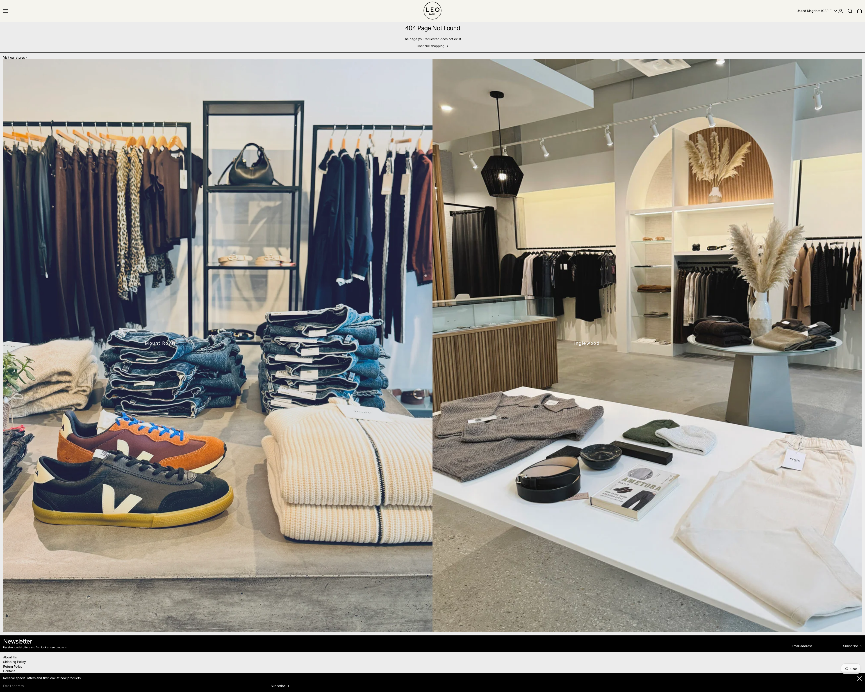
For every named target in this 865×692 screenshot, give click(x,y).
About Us (10, 657)
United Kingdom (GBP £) (815, 11)
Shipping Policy (14, 662)
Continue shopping (430, 46)
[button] (850, 11)
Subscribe (850, 646)
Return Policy (13, 666)
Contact (9, 671)
